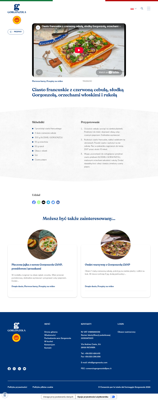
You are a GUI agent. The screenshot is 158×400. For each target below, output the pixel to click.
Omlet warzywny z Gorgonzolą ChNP (107, 265)
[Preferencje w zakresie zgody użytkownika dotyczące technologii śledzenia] (5, 395)
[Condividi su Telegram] (48, 202)
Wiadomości (50, 335)
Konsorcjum (49, 345)
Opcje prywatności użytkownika (92, 397)
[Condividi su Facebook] (34, 202)
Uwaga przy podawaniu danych (58, 397)
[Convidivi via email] (43, 202)
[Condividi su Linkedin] (58, 202)
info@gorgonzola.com (97, 363)
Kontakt (47, 348)
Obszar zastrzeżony (127, 332)
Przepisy (18, 32)
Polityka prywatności (17, 387)
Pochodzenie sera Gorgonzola (57, 338)
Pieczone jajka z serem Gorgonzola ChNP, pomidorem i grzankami (37, 266)
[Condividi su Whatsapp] (38, 202)
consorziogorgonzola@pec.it (98, 369)
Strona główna (51, 332)
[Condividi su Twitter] (53, 202)
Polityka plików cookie (43, 387)
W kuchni (48, 341)
